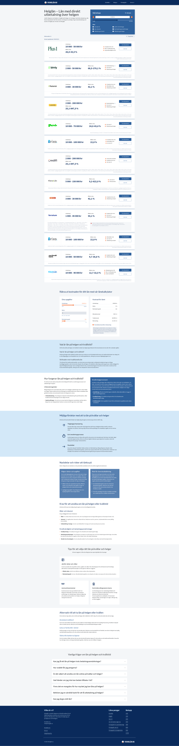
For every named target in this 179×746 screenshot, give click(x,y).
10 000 (127, 733)
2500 (127, 722)
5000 (127, 730)
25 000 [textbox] (111, 17)
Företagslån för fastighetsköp (116, 730)
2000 (127, 719)
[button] (89, 661)
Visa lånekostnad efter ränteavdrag (102, 324)
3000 (127, 724)
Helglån (110, 716)
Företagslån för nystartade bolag (116, 724)
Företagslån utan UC (113, 727)
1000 (127, 713)
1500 (127, 716)
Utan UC (111, 719)
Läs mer (125, 49)
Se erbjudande (125, 45)
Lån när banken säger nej (115, 722)
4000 (127, 727)
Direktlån (111, 713)
